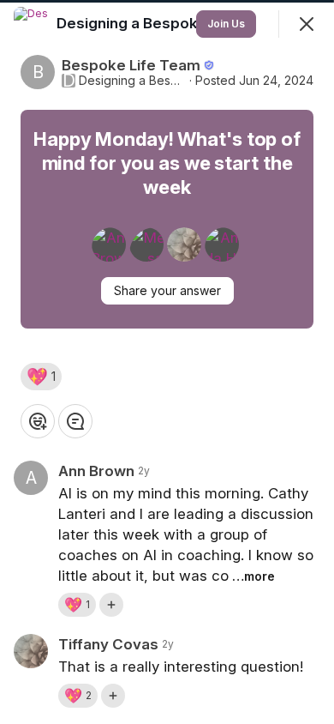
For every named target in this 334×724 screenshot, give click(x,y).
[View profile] (31, 24)
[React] (37, 421)
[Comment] (75, 421)
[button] (41, 376)
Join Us (226, 23)
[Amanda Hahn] (222, 244)
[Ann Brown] (109, 244)
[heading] (149, 23)
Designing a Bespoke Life (132, 80)
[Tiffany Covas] (184, 244)
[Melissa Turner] (146, 244)
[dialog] (167, 362)
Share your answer (167, 290)
